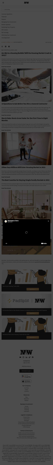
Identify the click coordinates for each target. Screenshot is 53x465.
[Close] (48, 221)
